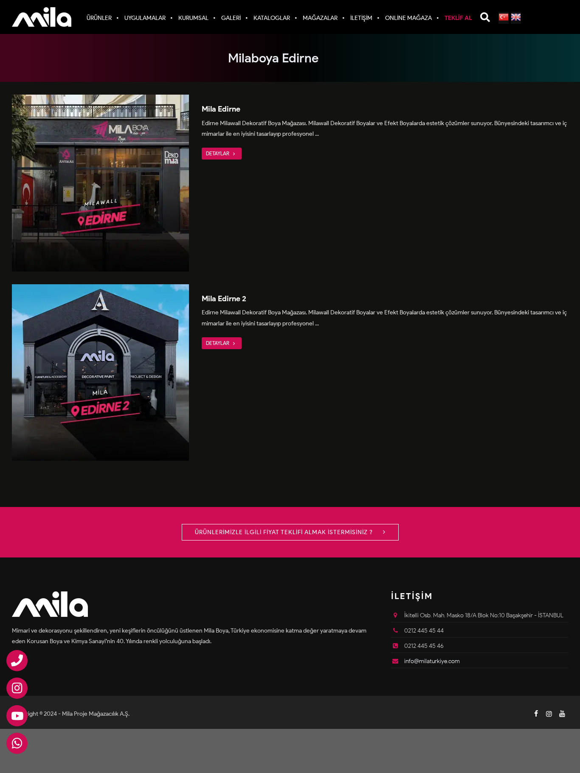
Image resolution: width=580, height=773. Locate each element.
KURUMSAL (193, 18)
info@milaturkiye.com (432, 661)
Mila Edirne (221, 109)
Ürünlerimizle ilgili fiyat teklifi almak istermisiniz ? (284, 532)
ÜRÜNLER (99, 18)
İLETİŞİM (361, 18)
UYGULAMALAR (145, 18)
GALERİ (231, 18)
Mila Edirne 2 (224, 298)
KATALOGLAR (271, 18)
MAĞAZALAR (320, 18)
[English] (516, 18)
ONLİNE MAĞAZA (408, 18)
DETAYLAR (218, 153)
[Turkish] (503, 18)
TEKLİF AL (458, 18)
